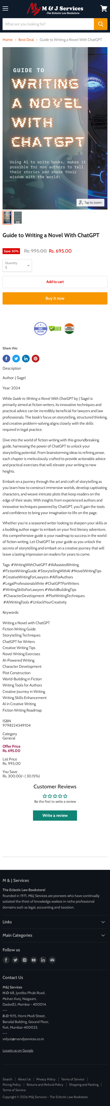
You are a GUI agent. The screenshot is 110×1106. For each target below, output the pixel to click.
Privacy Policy (46, 1079)
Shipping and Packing (83, 1084)
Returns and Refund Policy (45, 1084)
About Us (24, 1079)
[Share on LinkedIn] (26, 358)
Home (8, 40)
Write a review (55, 815)
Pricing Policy (12, 1084)
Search (7, 1079)
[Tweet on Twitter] (16, 358)
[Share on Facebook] (6, 358)
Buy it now (55, 298)
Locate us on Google (18, 1050)
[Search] (100, 24)
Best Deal (26, 40)
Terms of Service (72, 1079)
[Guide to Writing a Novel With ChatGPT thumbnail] (7, 217)
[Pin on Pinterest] (35, 358)
